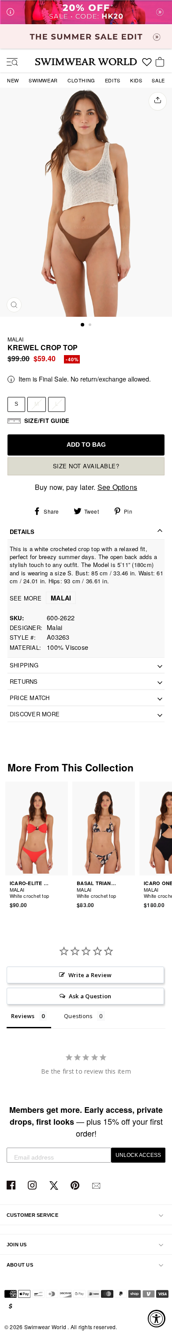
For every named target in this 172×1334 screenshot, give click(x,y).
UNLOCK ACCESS (138, 1155)
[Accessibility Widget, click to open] (156, 1318)
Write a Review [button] (90, 975)
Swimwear (43, 80)
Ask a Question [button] (90, 996)
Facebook (12, 1185)
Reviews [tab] (23, 1016)
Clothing (81, 80)
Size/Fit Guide (46, 420)
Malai (15, 339)
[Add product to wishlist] (63, 890)
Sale (158, 80)
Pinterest (76, 1185)
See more (40, 598)
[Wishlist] (147, 65)
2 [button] (91, 325)
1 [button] (83, 325)
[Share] (157, 101)
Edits (112, 80)
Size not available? (86, 466)
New (13, 80)
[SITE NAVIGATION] (9, 62)
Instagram (33, 1185)
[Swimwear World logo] (86, 61)
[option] (86, 202)
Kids (136, 80)
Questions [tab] (78, 1016)
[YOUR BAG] (161, 62)
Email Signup (97, 1185)
